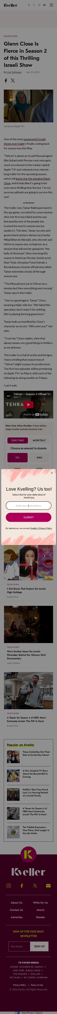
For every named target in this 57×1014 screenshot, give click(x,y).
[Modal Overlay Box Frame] (28, 507)
